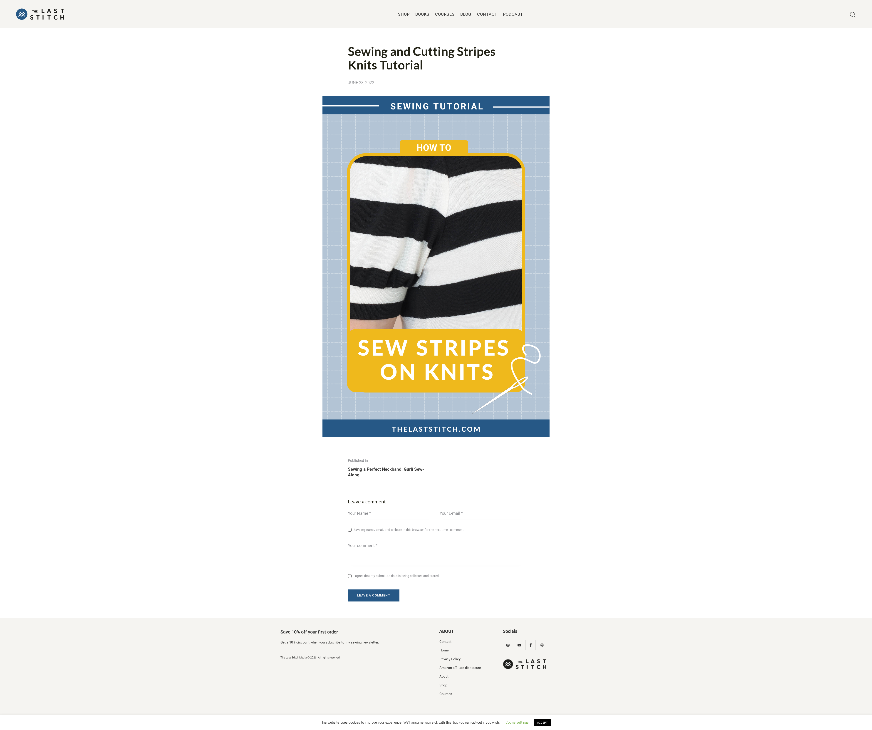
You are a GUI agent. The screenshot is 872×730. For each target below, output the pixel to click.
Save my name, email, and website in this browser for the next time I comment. (409, 530)
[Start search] (853, 15)
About (443, 676)
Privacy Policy (450, 659)
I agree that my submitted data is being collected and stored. (397, 576)
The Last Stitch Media (293, 657)
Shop (443, 685)
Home (444, 650)
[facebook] (530, 645)
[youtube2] (519, 645)
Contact (445, 642)
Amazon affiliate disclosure (460, 668)
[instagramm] (508, 645)
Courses (445, 694)
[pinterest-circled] (542, 645)
